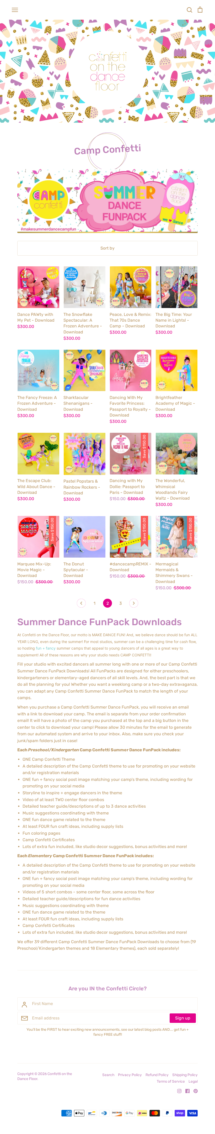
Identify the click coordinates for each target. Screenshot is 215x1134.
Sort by (107, 248)
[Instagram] (177, 1090)
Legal (193, 1081)
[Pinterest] (194, 1090)
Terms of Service (171, 1081)
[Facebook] (185, 1090)
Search (108, 1075)
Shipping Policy (185, 1075)
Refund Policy (157, 1075)
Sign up (182, 1018)
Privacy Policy (130, 1075)
